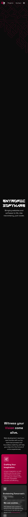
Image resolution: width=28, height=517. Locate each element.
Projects (10, 3)
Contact (18, 3)
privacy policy (15, 512)
